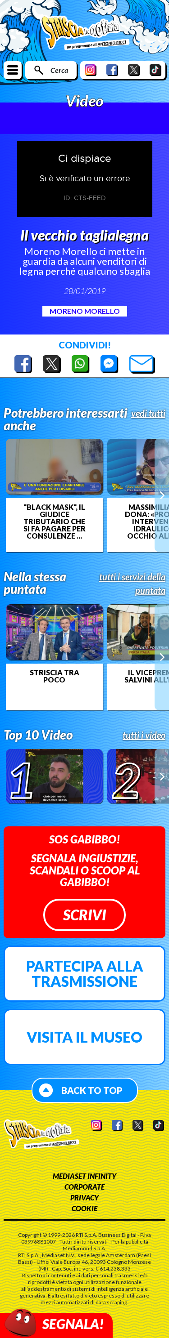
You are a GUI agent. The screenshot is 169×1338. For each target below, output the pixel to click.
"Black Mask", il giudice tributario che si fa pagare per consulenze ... (54, 522)
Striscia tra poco (54, 676)
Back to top (92, 1090)
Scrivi (84, 914)
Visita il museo (84, 1037)
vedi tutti (148, 413)
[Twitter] (134, 70)
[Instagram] (90, 70)
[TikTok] (155, 70)
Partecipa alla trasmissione (84, 973)
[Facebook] (112, 70)
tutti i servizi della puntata (132, 583)
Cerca (59, 70)
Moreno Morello (85, 311)
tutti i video (144, 735)
